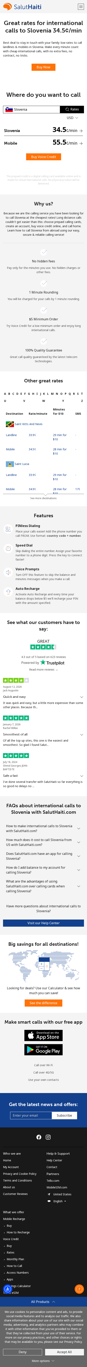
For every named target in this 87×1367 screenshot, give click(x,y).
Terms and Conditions (17, 1180)
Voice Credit (11, 1239)
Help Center (54, 1160)
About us (9, 1187)
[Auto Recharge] (8, 591)
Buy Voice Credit (43, 157)
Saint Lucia (22, 464)
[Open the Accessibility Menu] (7, 1289)
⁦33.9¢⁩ (32, 435)
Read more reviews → (43, 669)
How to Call (14, 1266)
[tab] (5, 393)
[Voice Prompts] (8, 572)
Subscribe (64, 1115)
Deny (23, 1352)
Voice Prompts (27, 569)
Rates (10, 1252)
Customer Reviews (15, 1194)
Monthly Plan (15, 1259)
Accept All (64, 1352)
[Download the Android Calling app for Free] (43, 1049)
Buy (9, 1225)
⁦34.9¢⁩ (32, 489)
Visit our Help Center (44, 923)
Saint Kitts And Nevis (28, 424)
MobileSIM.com (57, 1187)
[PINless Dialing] (8, 528)
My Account (11, 1167)
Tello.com (53, 1181)
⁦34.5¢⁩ (32, 449)
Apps (10, 1279)
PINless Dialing (28, 526)
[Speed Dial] (8, 548)
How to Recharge (18, 1232)
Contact (52, 1167)
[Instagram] (48, 1137)
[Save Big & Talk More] (43, 966)
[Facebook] (40, 1137)
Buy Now (43, 67)
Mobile (10, 449)
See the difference (43, 1003)
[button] (81, 6)
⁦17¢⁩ (77, 489)
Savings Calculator (19, 1286)
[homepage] (40, 6)
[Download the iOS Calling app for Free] (43, 1035)
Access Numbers (18, 1272)
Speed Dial (24, 545)
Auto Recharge (28, 588)
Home (7, 1160)
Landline (11, 435)
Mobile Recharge (14, 1219)
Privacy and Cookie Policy (19, 1174)
